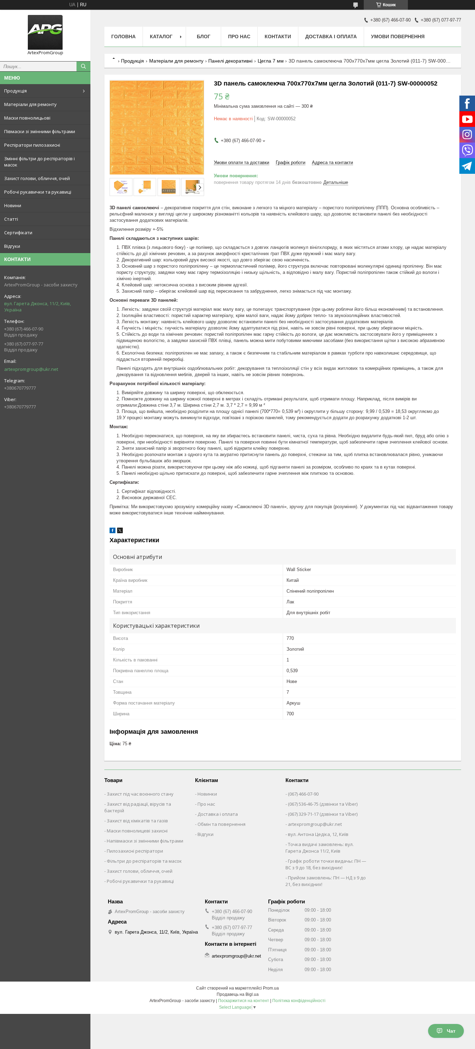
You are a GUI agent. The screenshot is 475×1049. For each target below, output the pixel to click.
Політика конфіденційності (298, 1000)
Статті (11, 219)
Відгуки (12, 246)
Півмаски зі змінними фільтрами (39, 131)
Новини (12, 205)
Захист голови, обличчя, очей (37, 178)
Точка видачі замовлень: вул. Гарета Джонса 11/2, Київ (319, 847)
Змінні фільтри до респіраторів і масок (39, 161)
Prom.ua (271, 988)
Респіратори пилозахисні (32, 145)
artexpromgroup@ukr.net (31, 369)
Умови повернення (398, 36)
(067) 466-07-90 (303, 794)
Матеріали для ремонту (30, 104)
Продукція (15, 91)
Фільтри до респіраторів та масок (144, 861)
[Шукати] (83, 66)
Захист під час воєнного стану (140, 794)
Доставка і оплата (331, 36)
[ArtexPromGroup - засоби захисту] (45, 32)
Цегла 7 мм (271, 61)
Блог (203, 36)
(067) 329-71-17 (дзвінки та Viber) (322, 814)
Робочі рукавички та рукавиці (37, 192)
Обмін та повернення (221, 824)
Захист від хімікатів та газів (137, 821)
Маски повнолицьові (27, 118)
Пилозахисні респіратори (135, 851)
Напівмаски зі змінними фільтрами (145, 841)
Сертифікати (18, 232)
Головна (123, 36)
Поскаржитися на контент (243, 1000)
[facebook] (112, 531)
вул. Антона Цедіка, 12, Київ (318, 834)
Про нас (239, 36)
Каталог (161, 36)
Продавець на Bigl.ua (238, 994)
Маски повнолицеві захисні (137, 831)
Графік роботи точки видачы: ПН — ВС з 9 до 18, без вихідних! (325, 864)
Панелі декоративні (230, 61)
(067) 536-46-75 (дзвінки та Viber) (322, 804)
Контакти (278, 36)
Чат (451, 1031)
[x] (120, 531)
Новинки (207, 794)
